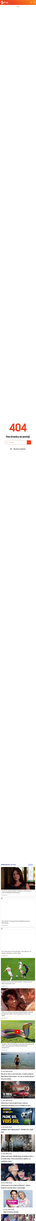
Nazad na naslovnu (20, 449)
